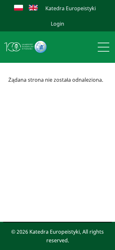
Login (57, 23)
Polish (18, 8)
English (33, 8)
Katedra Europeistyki (70, 8)
